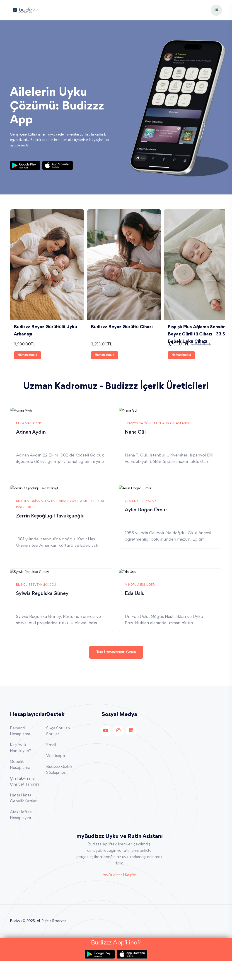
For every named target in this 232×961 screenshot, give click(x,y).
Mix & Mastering (29, 423)
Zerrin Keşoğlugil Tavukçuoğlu (50, 516)
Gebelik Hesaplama (20, 765)
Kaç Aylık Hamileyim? (20, 748)
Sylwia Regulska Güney (42, 594)
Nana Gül (135, 432)
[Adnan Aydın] (22, 410)
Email (51, 745)
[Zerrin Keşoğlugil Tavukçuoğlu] (35, 487)
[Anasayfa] (25, 9)
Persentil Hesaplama (20, 731)
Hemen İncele (27, 355)
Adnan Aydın (31, 432)
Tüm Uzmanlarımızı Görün (116, 652)
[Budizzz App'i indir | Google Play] (26, 165)
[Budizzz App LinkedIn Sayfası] (131, 731)
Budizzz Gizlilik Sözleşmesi (59, 770)
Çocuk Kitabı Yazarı (141, 501)
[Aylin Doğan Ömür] (135, 487)
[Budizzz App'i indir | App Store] (57, 165)
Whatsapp (55, 756)
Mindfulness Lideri (140, 585)
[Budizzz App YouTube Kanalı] (105, 731)
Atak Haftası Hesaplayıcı (21, 815)
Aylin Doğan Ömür (146, 510)
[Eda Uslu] (127, 571)
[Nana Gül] (128, 410)
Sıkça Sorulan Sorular (58, 731)
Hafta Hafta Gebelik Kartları (23, 798)
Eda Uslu (135, 594)
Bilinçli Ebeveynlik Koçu (36, 585)
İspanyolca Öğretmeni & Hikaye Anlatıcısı (158, 423)
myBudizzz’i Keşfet (119, 875)
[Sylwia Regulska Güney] (29, 571)
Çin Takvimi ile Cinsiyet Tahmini (24, 781)
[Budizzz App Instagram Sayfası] (118, 731)
